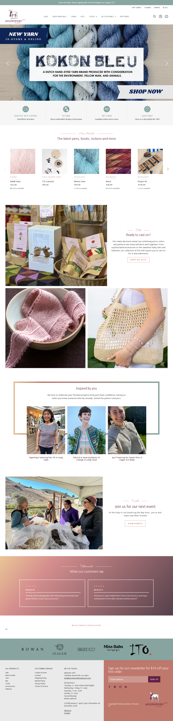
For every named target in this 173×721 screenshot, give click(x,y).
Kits (83, 16)
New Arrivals (59, 16)
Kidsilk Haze (15, 191)
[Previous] (7, 67)
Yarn (73, 16)
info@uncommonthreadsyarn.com (77, 688)
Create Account (41, 682)
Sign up (154, 688)
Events (157, 7)
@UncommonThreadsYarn (86, 635)
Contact (38, 685)
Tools (92, 16)
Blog (165, 7)
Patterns (124, 16)
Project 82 (142, 191)
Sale (46, 16)
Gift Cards (136, 7)
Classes (147, 7)
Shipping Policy (41, 687)
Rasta (108, 191)
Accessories (107, 16)
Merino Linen (79, 191)
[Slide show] (86, 67)
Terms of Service (41, 696)
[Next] (165, 67)
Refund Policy (40, 690)
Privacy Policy (40, 693)
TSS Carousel (48, 191)
